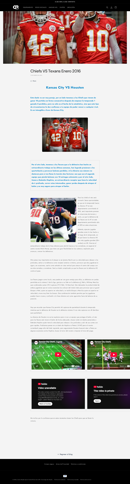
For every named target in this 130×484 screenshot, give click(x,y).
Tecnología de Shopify (46, 479)
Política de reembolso (59, 479)
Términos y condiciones (78, 464)
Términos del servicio (85, 479)
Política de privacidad (72, 479)
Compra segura (49, 464)
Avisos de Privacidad (62, 464)
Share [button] (34, 81)
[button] (107, 7)
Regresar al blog (66, 454)
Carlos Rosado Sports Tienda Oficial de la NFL (29, 479)
